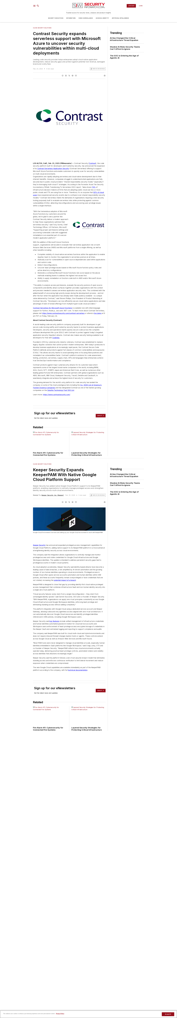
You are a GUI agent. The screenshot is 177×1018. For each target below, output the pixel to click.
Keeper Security (39, 545)
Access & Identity (102, 18)
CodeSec (56, 338)
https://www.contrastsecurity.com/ (56, 395)
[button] (34, 5)
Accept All (168, 1014)
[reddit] (72, 76)
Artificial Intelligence (120, 18)
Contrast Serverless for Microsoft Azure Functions (52, 308)
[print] (105, 76)
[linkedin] (66, 76)
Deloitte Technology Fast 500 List (60, 390)
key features (54, 621)
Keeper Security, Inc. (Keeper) (52, 495)
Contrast (92, 163)
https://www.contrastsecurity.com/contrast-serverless (63, 313)
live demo (98, 313)
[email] (76, 76)
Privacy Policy (60, 1013)
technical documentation (77, 670)
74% (94, 187)
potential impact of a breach (65, 580)
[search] (38, 5)
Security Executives (55, 18)
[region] (88, 1014)
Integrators (71, 18)
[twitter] (69, 76)
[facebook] (63, 76)
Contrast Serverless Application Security (53, 169)
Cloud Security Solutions (42, 28)
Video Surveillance (86, 18)
